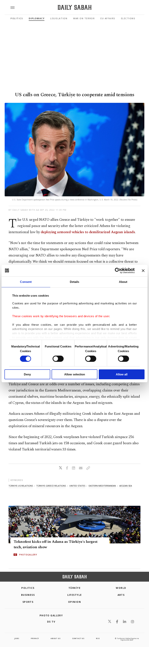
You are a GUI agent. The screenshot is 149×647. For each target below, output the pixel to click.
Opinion (74, 602)
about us (55, 638)
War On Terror (84, 18)
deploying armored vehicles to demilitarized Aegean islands (88, 232)
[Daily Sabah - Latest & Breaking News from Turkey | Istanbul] (75, 7)
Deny (27, 374)
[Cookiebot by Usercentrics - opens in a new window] (118, 270)
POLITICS (28, 588)
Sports (28, 602)
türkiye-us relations (21, 485)
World (121, 588)
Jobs (16, 638)
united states (77, 485)
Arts (121, 595)
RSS (98, 638)
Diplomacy (36, 18)
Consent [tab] (26, 281)
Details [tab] (74, 281)
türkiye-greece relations (51, 485)
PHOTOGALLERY (28, 554)
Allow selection (74, 374)
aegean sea (125, 485)
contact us (78, 638)
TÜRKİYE (74, 588)
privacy (35, 638)
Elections (128, 18)
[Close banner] (143, 270)
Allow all (121, 374)
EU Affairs (107, 18)
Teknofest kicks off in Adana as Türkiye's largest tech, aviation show (56, 544)
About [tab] (123, 281)
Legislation (58, 18)
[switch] (58, 359)
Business (28, 595)
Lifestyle (74, 595)
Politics (16, 18)
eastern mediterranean (102, 485)
